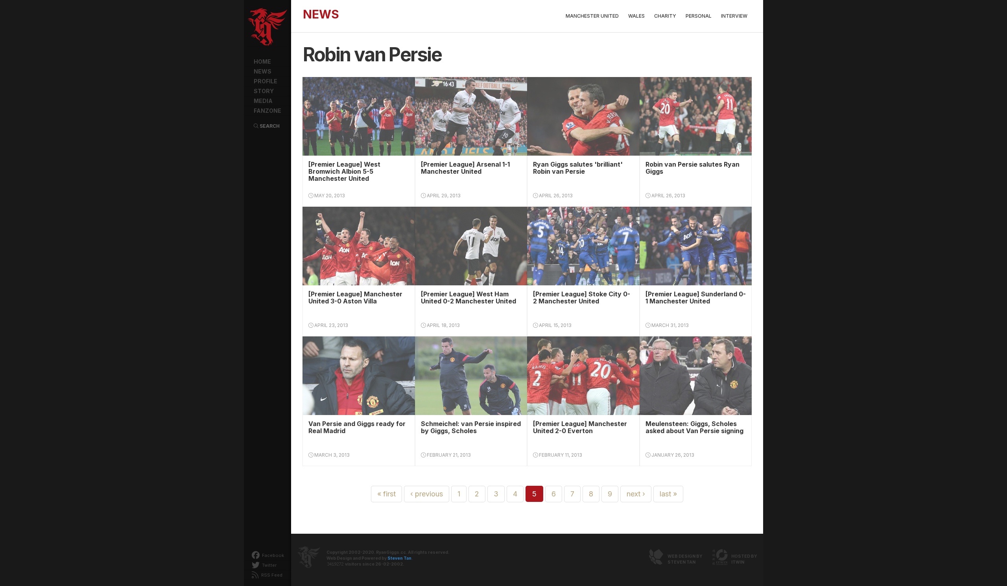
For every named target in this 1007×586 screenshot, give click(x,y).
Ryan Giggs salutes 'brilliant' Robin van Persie (578, 167)
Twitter (269, 565)
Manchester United (592, 16)
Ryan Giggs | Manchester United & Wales (267, 27)
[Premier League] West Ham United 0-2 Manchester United (468, 297)
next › (636, 494)
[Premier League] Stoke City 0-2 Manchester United (581, 297)
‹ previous (426, 494)
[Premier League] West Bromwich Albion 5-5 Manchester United (344, 171)
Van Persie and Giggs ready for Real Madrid (357, 427)
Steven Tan (399, 558)
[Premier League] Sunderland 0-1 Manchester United (696, 297)
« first (386, 494)
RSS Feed (271, 575)
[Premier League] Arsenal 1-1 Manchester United (465, 167)
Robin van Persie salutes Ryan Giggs (693, 167)
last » (668, 494)
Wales (636, 16)
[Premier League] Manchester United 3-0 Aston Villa (355, 297)
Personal (699, 16)
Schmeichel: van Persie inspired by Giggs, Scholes (471, 427)
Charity (665, 16)
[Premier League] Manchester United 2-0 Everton (580, 427)
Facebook (272, 555)
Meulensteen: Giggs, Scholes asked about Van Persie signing (694, 427)
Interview (734, 16)
